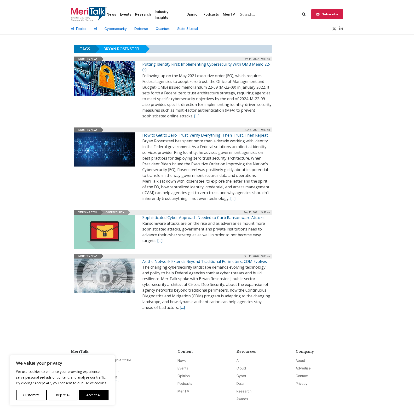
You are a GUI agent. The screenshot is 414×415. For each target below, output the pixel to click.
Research (143, 14)
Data (240, 383)
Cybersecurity (115, 29)
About (300, 360)
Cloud (241, 368)
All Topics (78, 29)
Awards (242, 399)
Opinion (193, 14)
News (111, 14)
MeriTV (229, 14)
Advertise (303, 368)
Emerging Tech (87, 212)
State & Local (187, 29)
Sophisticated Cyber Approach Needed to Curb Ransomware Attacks (203, 217)
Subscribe (330, 14)
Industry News (88, 59)
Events (125, 14)
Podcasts (211, 14)
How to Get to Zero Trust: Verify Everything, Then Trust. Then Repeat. (205, 135)
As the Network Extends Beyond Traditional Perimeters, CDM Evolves (204, 261)
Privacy (301, 383)
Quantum (163, 29)
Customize (31, 395)
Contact (302, 376)
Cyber (241, 376)
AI (95, 29)
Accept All (93, 395)
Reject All (63, 395)
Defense (141, 29)
